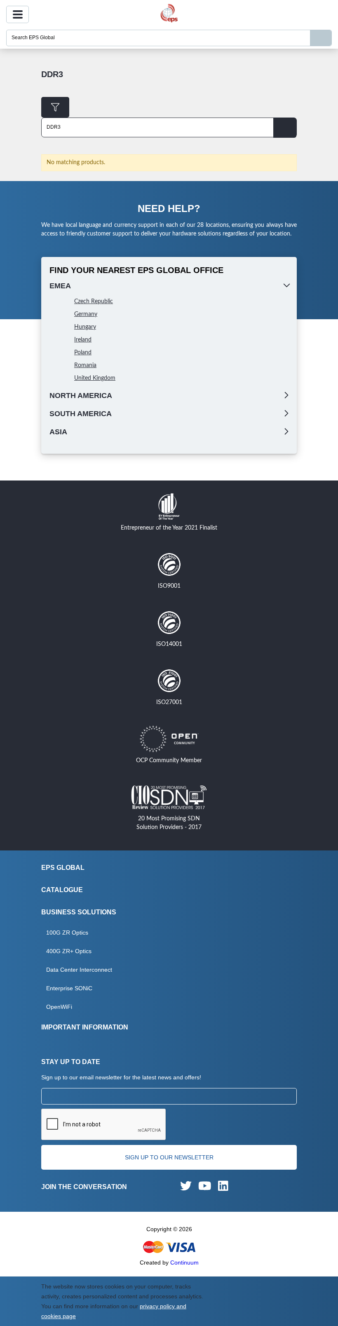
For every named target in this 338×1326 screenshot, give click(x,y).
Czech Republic (93, 301)
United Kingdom (94, 378)
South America (80, 414)
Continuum (184, 1262)
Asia (58, 432)
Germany (85, 314)
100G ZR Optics (67, 932)
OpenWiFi (59, 1006)
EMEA (60, 286)
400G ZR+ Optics (69, 951)
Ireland (83, 340)
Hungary (85, 327)
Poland (83, 353)
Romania (85, 365)
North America (80, 395)
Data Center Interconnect (79, 969)
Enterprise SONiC (69, 988)
